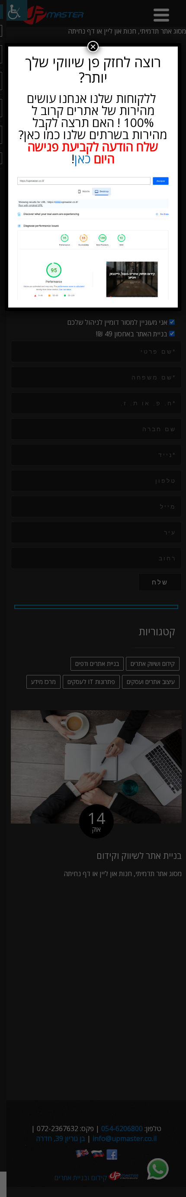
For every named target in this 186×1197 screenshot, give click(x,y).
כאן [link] (82, 158)
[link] (93, 237)
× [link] (93, 46)
